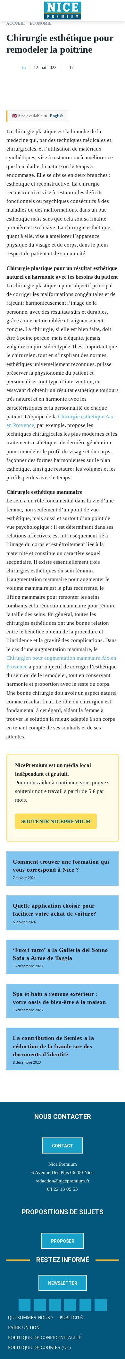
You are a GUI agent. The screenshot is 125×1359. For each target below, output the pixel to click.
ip (24, 67)
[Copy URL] (53, 84)
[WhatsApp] (97, 84)
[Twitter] (40, 1305)
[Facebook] (68, 84)
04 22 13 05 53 (62, 1189)
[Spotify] (85, 1305)
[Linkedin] (112, 84)
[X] (82, 84)
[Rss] (101, 1305)
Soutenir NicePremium (56, 821)
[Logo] (62, 11)
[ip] (13, 68)
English (56, 115)
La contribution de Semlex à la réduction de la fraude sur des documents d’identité (53, 1046)
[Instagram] (55, 1305)
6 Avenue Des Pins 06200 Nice (62, 1172)
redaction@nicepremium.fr (62, 1180)
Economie (41, 23)
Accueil (15, 23)
